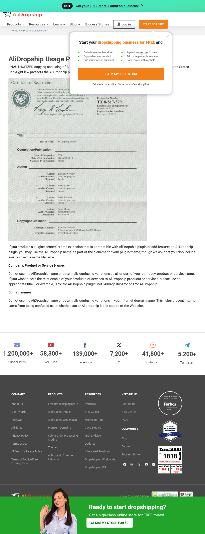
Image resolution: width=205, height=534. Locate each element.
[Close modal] (183, 222)
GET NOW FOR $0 (139, 286)
